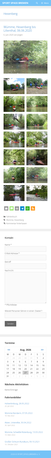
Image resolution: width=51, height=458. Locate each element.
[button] (6, 208)
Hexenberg (19, 220)
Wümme (9, 220)
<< (8, 349)
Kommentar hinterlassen (16, 223)
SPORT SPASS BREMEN (15, 3)
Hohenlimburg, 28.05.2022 (17, 403)
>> (42, 349)
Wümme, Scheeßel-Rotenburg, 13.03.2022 (24, 432)
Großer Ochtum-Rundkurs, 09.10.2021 (22, 441)
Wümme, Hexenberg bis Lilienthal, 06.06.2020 (20, 28)
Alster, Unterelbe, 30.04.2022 (18, 422)
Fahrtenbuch (11, 216)
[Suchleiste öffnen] (36, 3)
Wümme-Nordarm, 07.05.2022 (19, 413)
